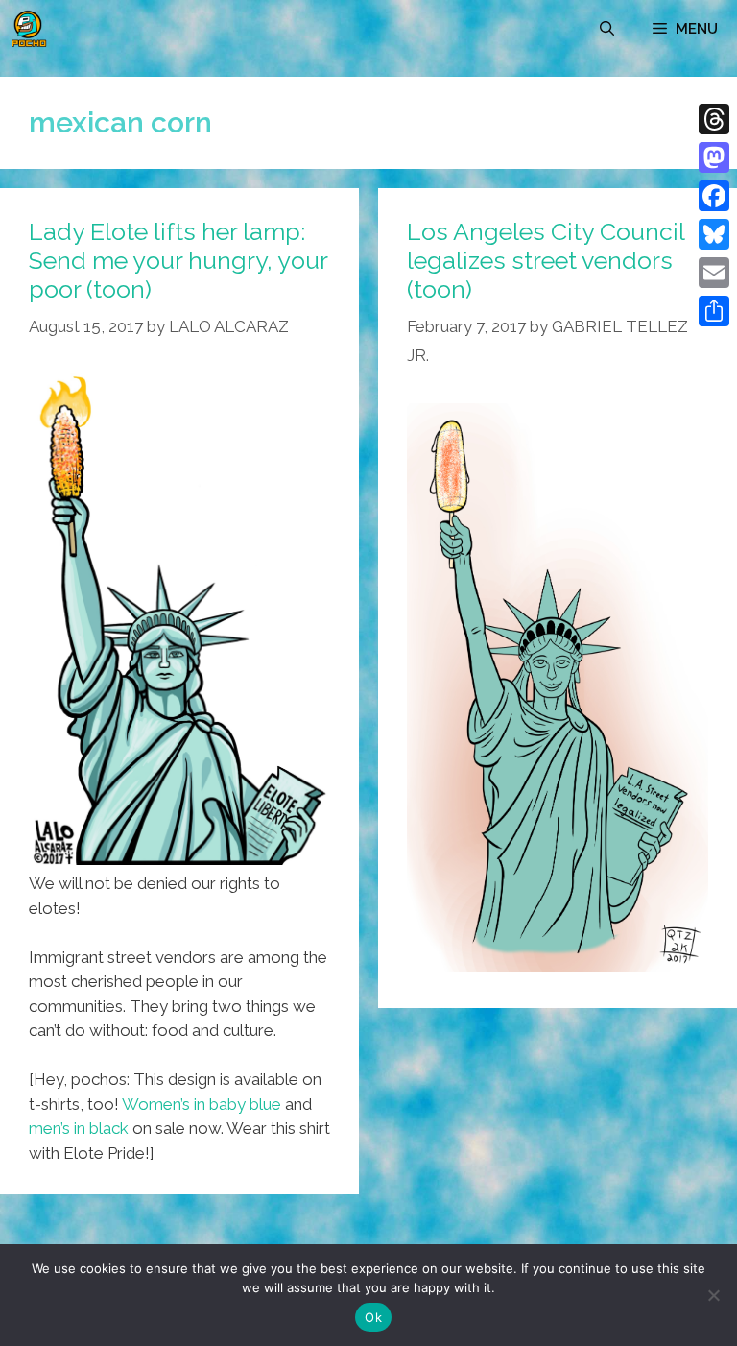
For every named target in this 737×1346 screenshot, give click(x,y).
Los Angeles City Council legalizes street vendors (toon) (545, 260)
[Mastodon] (714, 157)
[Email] (714, 272)
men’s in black (79, 1128)
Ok (373, 1317)
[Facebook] (714, 196)
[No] (713, 1295)
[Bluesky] (714, 234)
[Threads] (714, 119)
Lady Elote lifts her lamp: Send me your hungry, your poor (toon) (178, 260)
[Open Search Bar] (607, 29)
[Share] (714, 311)
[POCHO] (29, 29)
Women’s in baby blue (201, 1104)
